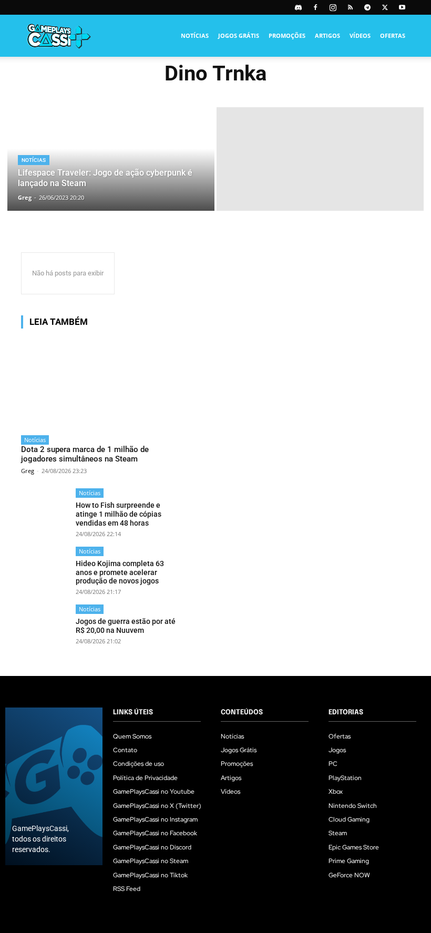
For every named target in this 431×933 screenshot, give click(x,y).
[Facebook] (315, 7)
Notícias (195, 35)
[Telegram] (367, 7)
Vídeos (360, 35)
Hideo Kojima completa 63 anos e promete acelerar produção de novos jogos (120, 572)
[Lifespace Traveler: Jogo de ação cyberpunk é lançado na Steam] (110, 159)
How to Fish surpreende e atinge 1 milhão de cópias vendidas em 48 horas (118, 514)
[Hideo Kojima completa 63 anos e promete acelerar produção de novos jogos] (45, 570)
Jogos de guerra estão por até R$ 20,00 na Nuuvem (126, 625)
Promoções (287, 35)
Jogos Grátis (238, 35)
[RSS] (350, 7)
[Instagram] (333, 7)
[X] (385, 7)
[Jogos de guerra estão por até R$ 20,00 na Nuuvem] (45, 628)
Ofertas (392, 35)
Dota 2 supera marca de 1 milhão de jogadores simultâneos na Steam (85, 454)
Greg (27, 471)
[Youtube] (402, 7)
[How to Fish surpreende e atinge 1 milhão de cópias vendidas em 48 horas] (45, 512)
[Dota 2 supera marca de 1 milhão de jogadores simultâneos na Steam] (100, 383)
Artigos (327, 35)
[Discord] (298, 7)
